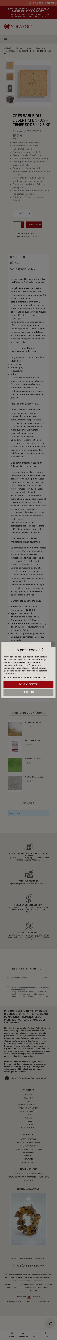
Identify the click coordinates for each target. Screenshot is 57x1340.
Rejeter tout (28, 692)
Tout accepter (28, 684)
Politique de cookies (13, 677)
